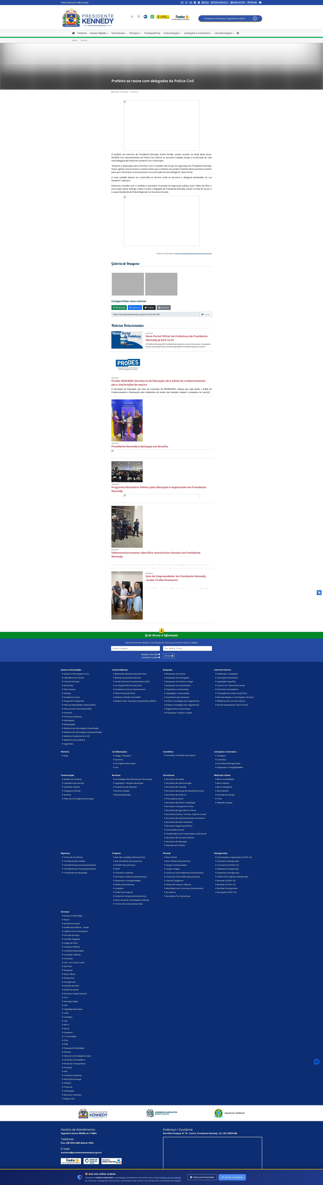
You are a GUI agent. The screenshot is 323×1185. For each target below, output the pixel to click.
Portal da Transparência (74, 1063)
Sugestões (68, 743)
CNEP (117, 868)
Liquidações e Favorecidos (177, 693)
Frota (219, 798)
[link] (199, 2)
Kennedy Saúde (70, 1001)
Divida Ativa (68, 978)
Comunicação (171, 33)
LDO (65, 1005)
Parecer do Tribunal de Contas (230, 685)
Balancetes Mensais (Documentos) (130, 673)
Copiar (206, 314)
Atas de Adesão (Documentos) (128, 861)
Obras (66, 1028)
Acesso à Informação (72, 915)
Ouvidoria (67, 1032)
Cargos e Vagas (172, 868)
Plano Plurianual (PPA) (124, 693)
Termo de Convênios (73, 857)
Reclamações (69, 724)
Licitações (221, 755)
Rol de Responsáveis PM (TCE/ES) (232, 705)
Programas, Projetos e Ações (178, 712)
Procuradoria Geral (174, 798)
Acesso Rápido (98, 33)
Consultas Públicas (72, 954)
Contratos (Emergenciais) (228, 763)
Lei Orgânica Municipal (124, 763)
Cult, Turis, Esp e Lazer (74, 962)
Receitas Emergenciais (226, 888)
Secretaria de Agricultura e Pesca (180, 810)
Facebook (135, 307)
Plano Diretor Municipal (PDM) (77, 708)
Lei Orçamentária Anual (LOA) (128, 685)
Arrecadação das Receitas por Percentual (133, 779)
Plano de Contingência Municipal (78, 798)
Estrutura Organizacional (74, 993)
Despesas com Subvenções (178, 685)
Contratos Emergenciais (227, 861)
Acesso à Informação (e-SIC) (76, 673)
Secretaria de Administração (178, 783)
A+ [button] (182, 2)
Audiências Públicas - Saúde (76, 927)
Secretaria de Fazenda (175, 787)
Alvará (66, 919)
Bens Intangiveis (224, 787)
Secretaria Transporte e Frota (179, 806)
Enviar (168, 655)
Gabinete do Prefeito (175, 845)
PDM (65, 1044)
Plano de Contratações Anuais (77, 1056)
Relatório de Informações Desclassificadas (82, 732)
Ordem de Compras (123, 892)
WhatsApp (120, 307)
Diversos (134, 92)
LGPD (66, 1013)
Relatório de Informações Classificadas (81, 728)
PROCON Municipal (72, 1079)
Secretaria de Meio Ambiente (179, 822)
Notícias (67, 693)
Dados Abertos (219, 2)
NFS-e (66, 1024)
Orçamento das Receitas (125, 787)
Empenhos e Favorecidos (177, 689)
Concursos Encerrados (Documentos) (182, 876)
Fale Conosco (69, 689)
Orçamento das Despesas (177, 697)
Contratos (221, 759)
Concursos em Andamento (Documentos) (184, 872)
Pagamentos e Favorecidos (177, 708)
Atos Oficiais (171, 857)
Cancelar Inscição (150, 657)
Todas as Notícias (120, 92)
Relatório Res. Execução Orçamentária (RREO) (135, 701)
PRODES (67, 1083)
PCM (65, 1040)
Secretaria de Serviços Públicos (179, 837)
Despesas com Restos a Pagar (179, 681)
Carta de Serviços (71, 681)
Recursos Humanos (72, 1094)
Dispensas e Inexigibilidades (229, 767)
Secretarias (117, 33)
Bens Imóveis (222, 783)
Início (74, 40)
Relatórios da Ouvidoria (74, 740)
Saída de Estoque (224, 802)
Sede (65, 755)
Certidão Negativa (71, 939)
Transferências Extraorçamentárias (79, 865)
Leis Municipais (223, 33)
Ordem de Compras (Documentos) (130, 896)
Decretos (118, 759)
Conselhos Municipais (73, 950)
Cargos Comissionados (176, 865)
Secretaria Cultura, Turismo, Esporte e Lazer (186, 814)
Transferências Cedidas (74, 861)
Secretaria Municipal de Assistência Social (184, 790)
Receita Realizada (122, 794)
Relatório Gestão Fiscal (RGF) (127, 697)
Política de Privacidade (170, 1177)
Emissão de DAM (71, 985)
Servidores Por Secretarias (177, 896)
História (82, 33)
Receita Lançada (121, 790)
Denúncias (68, 685)
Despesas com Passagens (177, 677)
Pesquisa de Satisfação (73, 1048)
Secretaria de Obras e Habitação (180, 802)
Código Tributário (122, 755)
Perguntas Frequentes (73, 701)
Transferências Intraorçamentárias (79, 868)
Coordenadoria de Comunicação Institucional (186, 833)
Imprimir (164, 307)
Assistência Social (71, 923)
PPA (65, 1071)
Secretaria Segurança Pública (178, 826)
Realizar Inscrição (149, 654)
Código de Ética (70, 943)
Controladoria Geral (174, 829)
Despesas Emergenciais (227, 868)
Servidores (170, 892)
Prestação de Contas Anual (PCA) (231, 693)
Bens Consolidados (225, 779)
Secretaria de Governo (175, 794)
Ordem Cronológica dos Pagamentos (182, 701)
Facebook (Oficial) (71, 787)
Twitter (150, 307)
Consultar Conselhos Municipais (180, 755)
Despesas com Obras (175, 673)
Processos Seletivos (72, 716)
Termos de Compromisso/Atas (128, 903)
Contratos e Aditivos (123, 872)
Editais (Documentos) (124, 884)
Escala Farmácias (71, 989)
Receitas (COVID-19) (225, 880)
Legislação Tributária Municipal (128, 783)
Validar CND (68, 1098)
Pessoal (67, 1052)
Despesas (68, 970)
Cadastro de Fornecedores (75, 931)
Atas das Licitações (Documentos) (129, 857)
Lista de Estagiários (174, 880)
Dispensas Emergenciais (227, 872)
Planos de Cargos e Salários (178, 884)
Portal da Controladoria (227, 689)
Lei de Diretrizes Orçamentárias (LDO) (132, 681)
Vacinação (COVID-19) (226, 892)
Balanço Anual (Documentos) (127, 677)
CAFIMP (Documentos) (124, 865)
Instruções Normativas (227, 677)
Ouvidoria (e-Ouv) (71, 697)
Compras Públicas (71, 946)
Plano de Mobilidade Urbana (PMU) (79, 705)
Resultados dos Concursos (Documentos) (184, 888)
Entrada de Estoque (225, 794)
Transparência (152, 33)
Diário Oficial (69, 974)
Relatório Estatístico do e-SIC (76, 736)
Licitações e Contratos (197, 33)
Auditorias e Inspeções (227, 673)
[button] (238, 2)
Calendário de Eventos (73, 677)
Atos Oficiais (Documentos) (177, 861)
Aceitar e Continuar (234, 1177)
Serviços (134, 33)
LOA (65, 1021)
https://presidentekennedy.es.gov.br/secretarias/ (193, 253)
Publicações (68, 720)
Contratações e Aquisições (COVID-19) (234, 857)
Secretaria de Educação (176, 841)
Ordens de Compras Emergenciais (232, 876)
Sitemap (253, 2)
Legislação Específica (226, 681)
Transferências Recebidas (75, 872)
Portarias (67, 712)
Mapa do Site (239, 2)
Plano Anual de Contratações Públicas (131, 900)
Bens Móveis (222, 790)
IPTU (65, 997)
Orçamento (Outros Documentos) (129, 689)
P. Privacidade (69, 1036)
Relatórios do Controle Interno (230, 701)
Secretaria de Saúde (174, 779)
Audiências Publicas (72, 779)
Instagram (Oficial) (71, 790)
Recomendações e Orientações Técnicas (235, 697)
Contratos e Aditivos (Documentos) (130, 876)
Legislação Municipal (72, 1009)
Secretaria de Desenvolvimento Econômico (185, 818)
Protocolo (67, 1087)
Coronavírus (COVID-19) (227, 865)
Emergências (69, 982)
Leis (116, 767)
